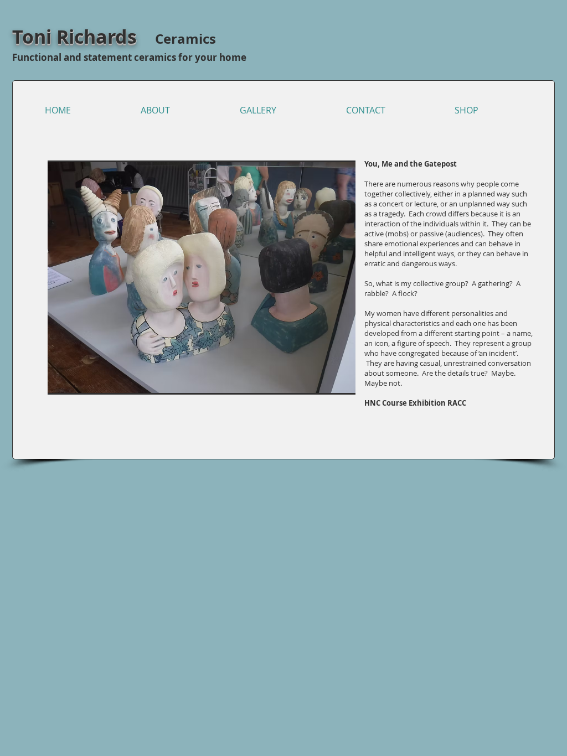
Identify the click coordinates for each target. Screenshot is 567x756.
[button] (201, 277)
